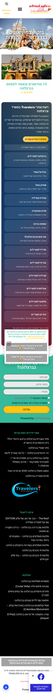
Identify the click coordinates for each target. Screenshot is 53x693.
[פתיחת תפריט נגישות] (6, 687)
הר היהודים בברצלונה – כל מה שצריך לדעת (27, 453)
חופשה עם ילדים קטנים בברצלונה (32, 600)
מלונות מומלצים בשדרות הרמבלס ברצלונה (27, 545)
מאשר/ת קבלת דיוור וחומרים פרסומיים (29, 403)
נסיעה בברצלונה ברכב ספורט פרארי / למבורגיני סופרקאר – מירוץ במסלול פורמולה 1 (30, 462)
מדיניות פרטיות (26, 681)
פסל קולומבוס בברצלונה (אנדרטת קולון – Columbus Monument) (28, 607)
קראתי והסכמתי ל (31, 398)
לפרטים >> (27, 92)
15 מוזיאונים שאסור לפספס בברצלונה (26, 86)
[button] (20, 9)
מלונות (6, 13)
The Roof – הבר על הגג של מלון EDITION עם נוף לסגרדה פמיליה (27, 520)
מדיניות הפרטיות (22, 398)
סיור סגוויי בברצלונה (38, 448)
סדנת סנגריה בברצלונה (37, 476)
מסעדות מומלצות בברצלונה (35, 581)
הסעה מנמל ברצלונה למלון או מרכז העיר (28, 471)
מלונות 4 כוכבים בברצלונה (35, 550)
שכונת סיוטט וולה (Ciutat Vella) (32, 586)
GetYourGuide (42, 418)
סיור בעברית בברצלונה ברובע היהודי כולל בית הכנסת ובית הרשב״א (28, 441)
